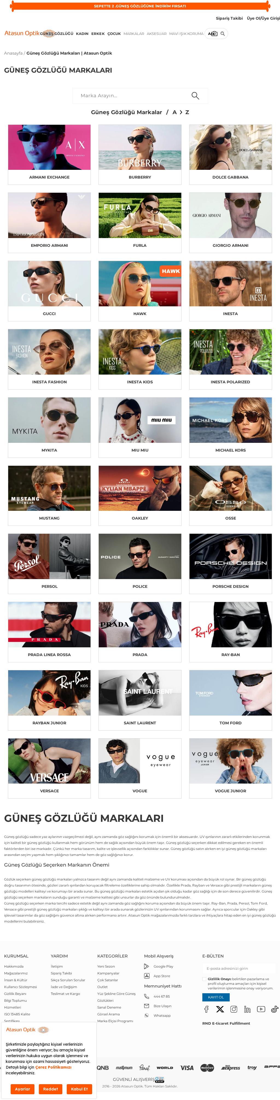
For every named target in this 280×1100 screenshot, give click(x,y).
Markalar (134, 33)
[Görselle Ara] (214, 34)
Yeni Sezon (106, 966)
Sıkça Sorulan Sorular (68, 980)
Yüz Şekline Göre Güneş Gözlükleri (116, 997)
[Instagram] (234, 1009)
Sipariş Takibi (61, 973)
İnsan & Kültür (15, 980)
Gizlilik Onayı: (219, 979)
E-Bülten (213, 956)
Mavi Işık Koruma (186, 33)
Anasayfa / (14, 53)
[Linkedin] (247, 1009)
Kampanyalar (108, 973)
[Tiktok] (275, 1009)
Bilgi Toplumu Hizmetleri (15, 1003)
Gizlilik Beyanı (15, 994)
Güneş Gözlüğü (56, 33)
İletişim (57, 966)
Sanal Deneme (109, 1007)
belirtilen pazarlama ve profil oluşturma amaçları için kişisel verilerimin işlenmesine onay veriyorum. (240, 983)
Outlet (102, 987)
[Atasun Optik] (30, 33)
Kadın (82, 33)
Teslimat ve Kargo (65, 994)
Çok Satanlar (107, 980)
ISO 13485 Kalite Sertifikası (17, 1017)
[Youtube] (261, 1009)
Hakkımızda (14, 966)
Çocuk (114, 33)
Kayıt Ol (216, 997)
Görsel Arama (108, 1014)
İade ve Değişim (64, 987)
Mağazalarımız (16, 973)
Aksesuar (157, 33)
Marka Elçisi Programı (115, 1021)
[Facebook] (206, 1009)
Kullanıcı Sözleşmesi (20, 987)
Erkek (98, 33)
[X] (220, 1009)
